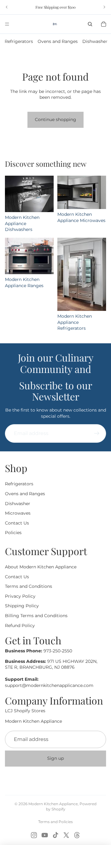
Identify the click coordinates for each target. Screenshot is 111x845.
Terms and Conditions (28, 586)
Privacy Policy (20, 596)
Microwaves (18, 513)
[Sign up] (96, 433)
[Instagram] (34, 835)
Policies (13, 533)
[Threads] (77, 835)
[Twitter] (66, 835)
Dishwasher (95, 41)
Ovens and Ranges (58, 41)
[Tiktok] (55, 835)
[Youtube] (44, 835)
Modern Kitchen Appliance (53, 803)
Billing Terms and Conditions (36, 616)
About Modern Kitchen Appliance (40, 567)
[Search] (90, 24)
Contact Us (17, 523)
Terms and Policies (55, 821)
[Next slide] (104, 7)
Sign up (55, 758)
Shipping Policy (22, 606)
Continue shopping (55, 119)
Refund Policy (20, 625)
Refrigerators (19, 41)
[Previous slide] (7, 7)
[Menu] (7, 24)
